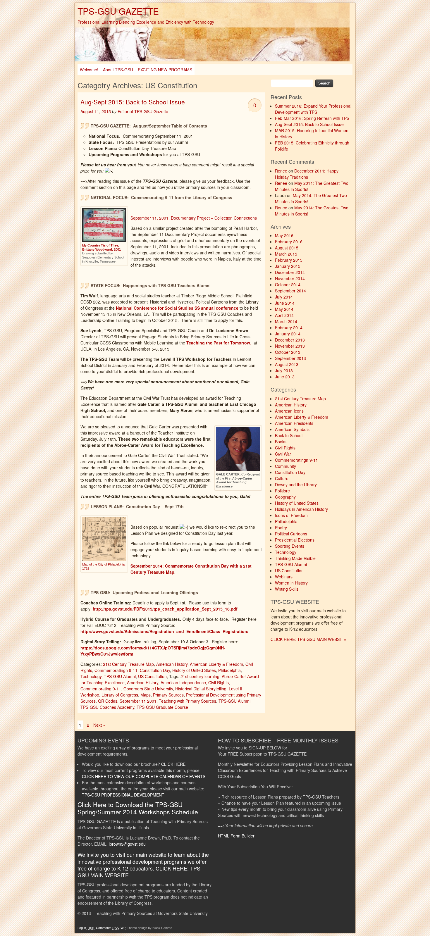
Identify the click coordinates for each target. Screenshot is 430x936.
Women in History (291, 583)
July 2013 (284, 370)
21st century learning (199, 676)
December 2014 (290, 272)
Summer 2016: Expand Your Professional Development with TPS (313, 109)
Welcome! (89, 70)
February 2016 (288, 241)
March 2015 (286, 254)
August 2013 (286, 364)
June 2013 (285, 377)
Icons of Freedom (291, 515)
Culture (281, 478)
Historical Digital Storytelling (200, 689)
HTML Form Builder (236, 836)
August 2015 (286, 248)
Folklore (282, 491)
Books (280, 441)
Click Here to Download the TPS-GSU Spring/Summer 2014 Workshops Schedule (138, 808)
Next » (99, 725)
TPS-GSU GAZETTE (118, 11)
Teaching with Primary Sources (187, 701)
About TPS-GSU (118, 70)
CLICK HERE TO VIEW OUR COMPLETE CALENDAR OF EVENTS (143, 776)
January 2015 (287, 266)
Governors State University (148, 689)
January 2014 (287, 334)
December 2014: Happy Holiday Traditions (306, 174)
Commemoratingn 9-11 (115, 670)
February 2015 (288, 260)
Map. (172, 572)
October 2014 (287, 284)
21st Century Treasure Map (128, 664)
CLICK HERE (173, 764)
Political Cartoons (291, 534)
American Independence (183, 682)
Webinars (284, 577)
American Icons (289, 411)
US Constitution (152, 676)
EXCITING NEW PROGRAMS (165, 70)
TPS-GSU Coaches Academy (107, 707)
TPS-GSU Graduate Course (162, 707)
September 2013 (290, 358)
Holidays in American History (301, 509)
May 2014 (284, 309)
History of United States (194, 670)
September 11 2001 (138, 701)
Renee (281, 171)
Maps (145, 695)
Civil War (283, 454)
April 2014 (284, 315)
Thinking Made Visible (295, 558)
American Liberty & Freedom (216, 664)
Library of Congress (120, 695)
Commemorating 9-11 (100, 689)
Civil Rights (218, 682)
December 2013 (290, 340)
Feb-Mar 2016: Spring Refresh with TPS (312, 118)
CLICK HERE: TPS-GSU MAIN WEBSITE (308, 639)
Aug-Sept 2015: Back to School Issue (132, 101)
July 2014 (284, 297)
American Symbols (292, 429)
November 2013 (290, 346)
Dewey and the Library (296, 484)
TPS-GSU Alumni (120, 676)
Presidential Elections (294, 540)
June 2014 (285, 303)
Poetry (281, 527)
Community (285, 466)
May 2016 (284, 235)
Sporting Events (289, 546)
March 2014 (286, 321)
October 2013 (287, 352)
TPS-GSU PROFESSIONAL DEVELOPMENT (123, 795)
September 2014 (290, 291)
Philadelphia (229, 670)
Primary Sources (168, 695)
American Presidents (294, 423)
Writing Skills (286, 589)
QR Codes (107, 701)
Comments (107, 928)
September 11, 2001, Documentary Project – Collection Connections (193, 218)
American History (172, 664)
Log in (82, 928)
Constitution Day (155, 670)
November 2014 (290, 278)
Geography (285, 497)
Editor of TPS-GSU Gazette (143, 111)
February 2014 (288, 327)
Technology (91, 676)
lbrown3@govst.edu (127, 844)
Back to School (288, 435)
